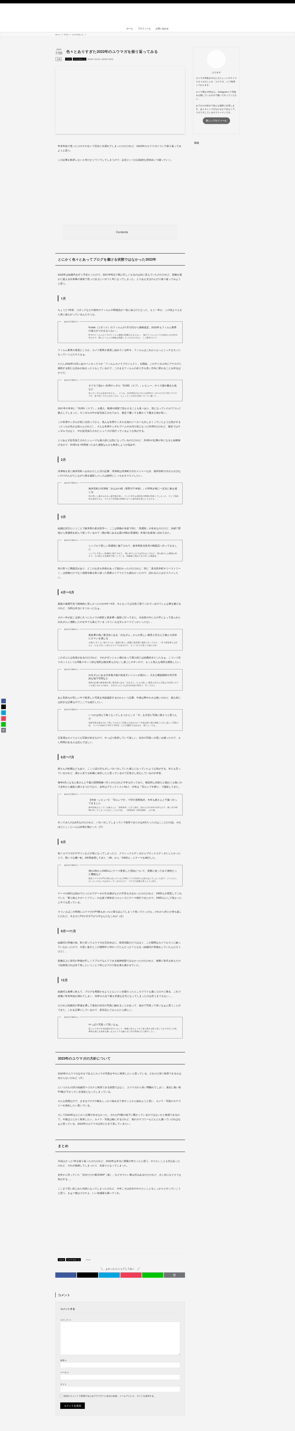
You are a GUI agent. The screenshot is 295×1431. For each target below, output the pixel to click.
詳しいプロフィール (216, 120)
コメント (65, 1319)
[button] (65, 1275)
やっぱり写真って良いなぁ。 (104, 1024)
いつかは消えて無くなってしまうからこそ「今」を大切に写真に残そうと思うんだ (132, 716)
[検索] (238, 1)
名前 (63, 1360)
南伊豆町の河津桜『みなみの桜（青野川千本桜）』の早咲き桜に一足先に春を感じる (132, 490)
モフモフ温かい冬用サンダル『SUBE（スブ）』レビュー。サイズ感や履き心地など (132, 387)
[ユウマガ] (147, 14)
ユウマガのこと (79, 59)
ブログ (68, 59)
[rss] (234, 1)
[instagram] (230, 1)
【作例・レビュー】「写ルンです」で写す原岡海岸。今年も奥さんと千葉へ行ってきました (132, 801)
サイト (63, 1384)
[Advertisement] (120, 193)
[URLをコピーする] (174, 1275)
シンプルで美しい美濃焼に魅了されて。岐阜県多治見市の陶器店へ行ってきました (132, 547)
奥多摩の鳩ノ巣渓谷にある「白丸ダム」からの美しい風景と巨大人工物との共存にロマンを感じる (132, 636)
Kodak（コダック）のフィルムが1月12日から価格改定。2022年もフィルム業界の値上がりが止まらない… (132, 329)
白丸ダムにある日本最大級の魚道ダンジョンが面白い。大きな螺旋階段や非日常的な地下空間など (132, 676)
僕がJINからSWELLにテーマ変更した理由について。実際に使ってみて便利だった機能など (132, 872)
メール (64, 1372)
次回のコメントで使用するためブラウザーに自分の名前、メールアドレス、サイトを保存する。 (109, 1395)
